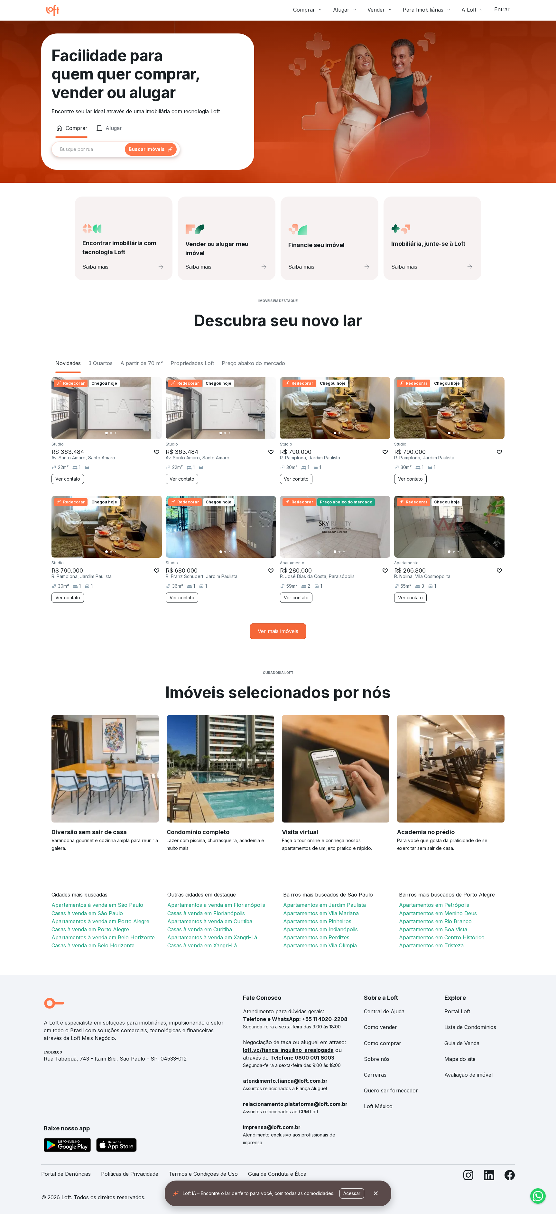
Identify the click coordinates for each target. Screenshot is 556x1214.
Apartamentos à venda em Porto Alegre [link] (100, 921)
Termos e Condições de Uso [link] (203, 1174)
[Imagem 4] (120, 433)
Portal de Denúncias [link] (66, 1174)
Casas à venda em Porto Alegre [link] (90, 929)
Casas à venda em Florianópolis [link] (206, 913)
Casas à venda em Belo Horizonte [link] (92, 945)
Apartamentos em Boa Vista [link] (433, 929)
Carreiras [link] (375, 1074)
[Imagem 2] (111, 433)
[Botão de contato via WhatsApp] (538, 1196)
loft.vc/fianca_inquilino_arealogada (288, 1050)
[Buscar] (151, 149)
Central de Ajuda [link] (384, 1011)
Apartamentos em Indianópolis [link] (320, 929)
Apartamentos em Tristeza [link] (431, 945)
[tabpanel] (147, 149)
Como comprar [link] (382, 1043)
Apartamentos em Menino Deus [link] (438, 913)
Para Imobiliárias (423, 9)
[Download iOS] (116, 1146)
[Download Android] (67, 1146)
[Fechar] (376, 1193)
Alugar (341, 9)
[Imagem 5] (124, 433)
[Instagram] (468, 1176)
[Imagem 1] (106, 433)
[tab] (71, 128)
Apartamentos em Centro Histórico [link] (442, 937)
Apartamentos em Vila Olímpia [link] (320, 945)
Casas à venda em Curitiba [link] (199, 929)
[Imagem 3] (115, 433)
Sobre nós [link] (377, 1059)
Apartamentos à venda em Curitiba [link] (209, 921)
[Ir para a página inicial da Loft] (55, 10)
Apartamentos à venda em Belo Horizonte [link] (103, 937)
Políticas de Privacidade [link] (129, 1174)
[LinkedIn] (489, 1176)
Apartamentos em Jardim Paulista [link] (324, 905)
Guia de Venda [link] (461, 1043)
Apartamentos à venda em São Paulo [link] (97, 905)
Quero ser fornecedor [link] (391, 1090)
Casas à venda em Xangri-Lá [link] (202, 945)
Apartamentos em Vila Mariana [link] (321, 913)
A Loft (468, 9)
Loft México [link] (378, 1106)
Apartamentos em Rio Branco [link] (435, 921)
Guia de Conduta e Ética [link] (277, 1174)
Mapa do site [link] (460, 1059)
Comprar (304, 9)
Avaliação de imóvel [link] (468, 1074)
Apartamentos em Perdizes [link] (316, 937)
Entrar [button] (502, 9)
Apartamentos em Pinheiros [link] (317, 921)
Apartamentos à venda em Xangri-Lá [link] (212, 937)
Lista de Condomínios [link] (470, 1027)
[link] (278, 631)
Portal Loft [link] (457, 1011)
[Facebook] (510, 1176)
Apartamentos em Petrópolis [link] (434, 905)
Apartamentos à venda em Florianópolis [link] (216, 905)
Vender (376, 9)
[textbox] (115, 149)
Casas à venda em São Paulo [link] (87, 913)
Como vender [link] (380, 1027)
